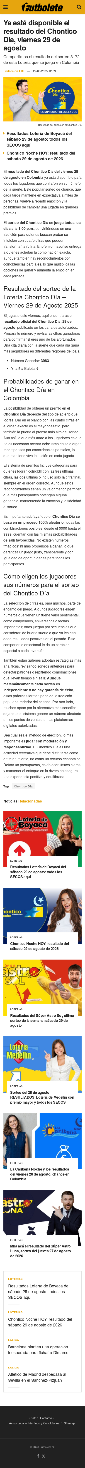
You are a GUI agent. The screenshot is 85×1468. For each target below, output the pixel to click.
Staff (32, 1418)
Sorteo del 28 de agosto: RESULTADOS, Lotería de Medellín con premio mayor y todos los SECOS (42, 1097)
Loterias (16, 860)
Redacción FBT (14, 71)
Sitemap (69, 1423)
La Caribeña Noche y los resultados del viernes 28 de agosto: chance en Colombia (40, 1173)
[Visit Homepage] (42, 6)
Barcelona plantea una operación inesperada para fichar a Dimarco (38, 1349)
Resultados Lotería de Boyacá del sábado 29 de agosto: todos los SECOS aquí (39, 139)
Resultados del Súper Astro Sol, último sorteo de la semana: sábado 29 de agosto (42, 1020)
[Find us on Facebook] (38, 1456)
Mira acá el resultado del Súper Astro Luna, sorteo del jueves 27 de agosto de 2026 (40, 1250)
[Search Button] (79, 6)
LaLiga (13, 1340)
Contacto (46, 1418)
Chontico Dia (23, 786)
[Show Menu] (5, 7)
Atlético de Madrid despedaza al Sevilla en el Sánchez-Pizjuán (37, 1377)
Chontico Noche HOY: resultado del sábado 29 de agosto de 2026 (41, 156)
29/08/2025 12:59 (44, 71)
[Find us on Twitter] (43, 1456)
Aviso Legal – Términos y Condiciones (34, 1423)
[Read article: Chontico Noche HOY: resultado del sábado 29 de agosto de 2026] (42, 916)
